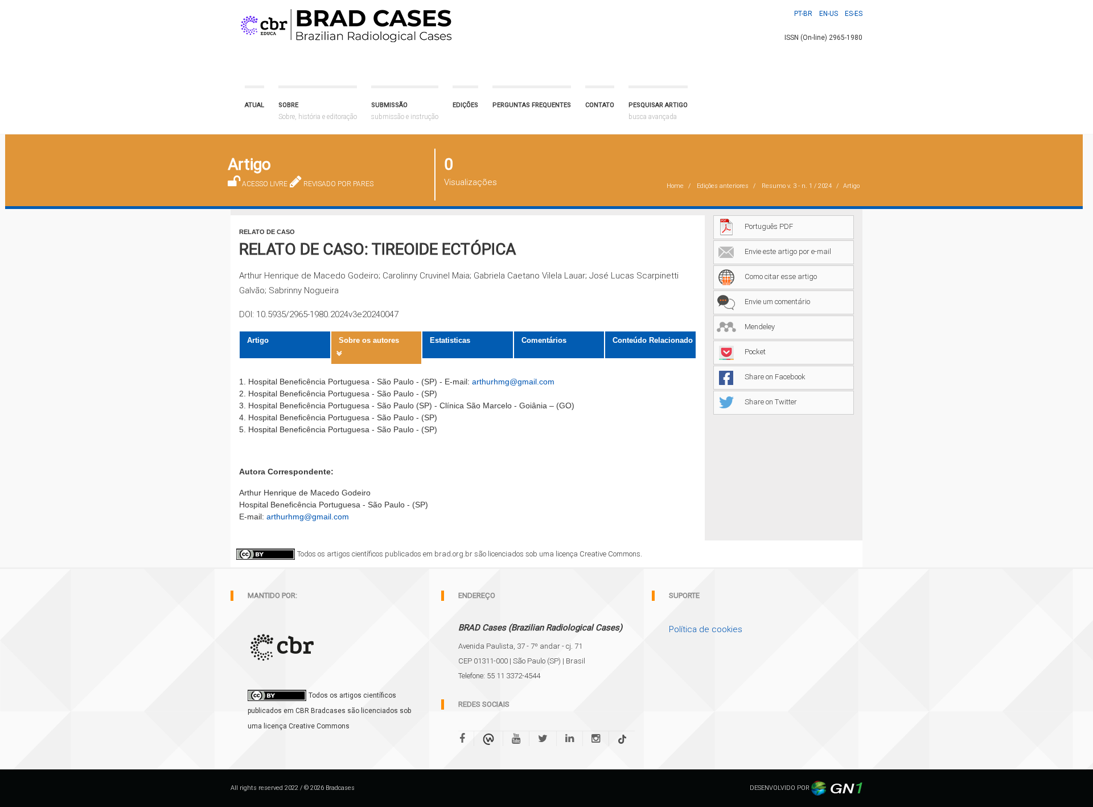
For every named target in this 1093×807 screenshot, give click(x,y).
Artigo (258, 340)
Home (675, 186)
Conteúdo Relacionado (653, 340)
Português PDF (769, 226)
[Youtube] (516, 738)
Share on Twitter (771, 402)
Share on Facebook (775, 376)
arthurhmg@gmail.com (513, 381)
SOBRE (317, 111)
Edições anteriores (723, 186)
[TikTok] (622, 738)
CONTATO (599, 105)
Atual (254, 105)
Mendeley (760, 326)
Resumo (797, 186)
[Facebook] (466, 738)
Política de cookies (705, 629)
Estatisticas (450, 340)
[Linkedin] (569, 738)
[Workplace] (488, 738)
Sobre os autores (369, 340)
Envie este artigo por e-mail (788, 251)
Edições (465, 105)
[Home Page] (344, 23)
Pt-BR (803, 14)
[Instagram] (596, 738)
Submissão (404, 111)
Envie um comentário (777, 301)
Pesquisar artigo (658, 111)
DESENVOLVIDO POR (780, 788)
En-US (828, 14)
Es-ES (853, 14)
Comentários (543, 340)
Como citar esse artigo (781, 276)
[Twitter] (542, 738)
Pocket (755, 351)
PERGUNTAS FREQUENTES (531, 105)
